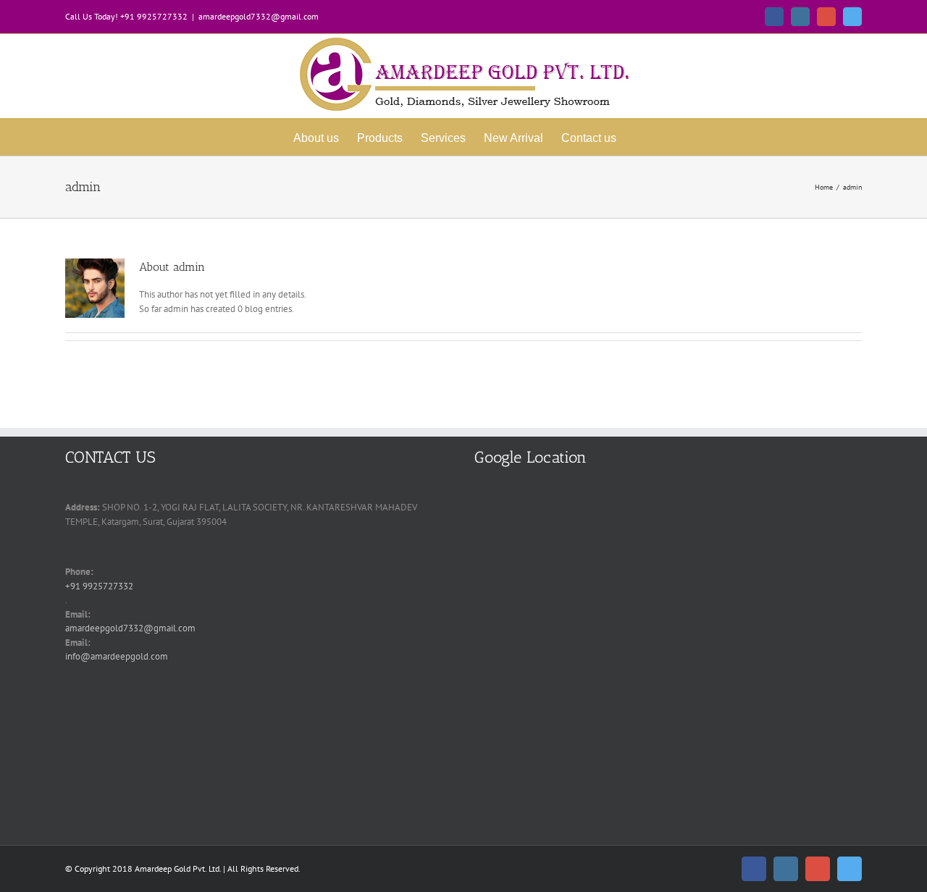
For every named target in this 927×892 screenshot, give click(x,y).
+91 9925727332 (99, 586)
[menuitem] (316, 137)
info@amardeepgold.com (116, 656)
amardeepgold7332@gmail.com (258, 16)
